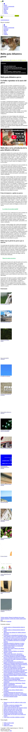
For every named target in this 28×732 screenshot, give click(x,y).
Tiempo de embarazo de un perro (12, 617)
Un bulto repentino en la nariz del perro (13, 67)
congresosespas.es (5, 20)
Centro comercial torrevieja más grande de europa (15, 707)
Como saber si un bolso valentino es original (14, 717)
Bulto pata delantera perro (10, 66)
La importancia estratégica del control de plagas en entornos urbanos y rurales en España (15, 665)
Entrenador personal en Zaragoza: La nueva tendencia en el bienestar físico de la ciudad (14, 644)
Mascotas (6, 9)
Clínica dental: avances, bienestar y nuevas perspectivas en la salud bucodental (14, 678)
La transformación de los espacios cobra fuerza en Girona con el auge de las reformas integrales (15, 670)
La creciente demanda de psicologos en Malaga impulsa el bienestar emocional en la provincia (15, 657)
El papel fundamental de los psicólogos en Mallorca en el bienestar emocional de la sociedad (15, 662)
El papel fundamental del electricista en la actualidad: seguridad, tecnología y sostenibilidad (15, 693)
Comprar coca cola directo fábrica (11, 706)
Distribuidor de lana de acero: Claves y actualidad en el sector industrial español (15, 696)
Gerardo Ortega (6, 60)
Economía (6, 7)
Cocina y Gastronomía (9, 6)
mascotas (24, 60)
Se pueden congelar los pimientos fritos (13, 705)
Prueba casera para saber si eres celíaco (13, 709)
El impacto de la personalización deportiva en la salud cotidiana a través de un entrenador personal (15, 636)
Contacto (6, 13)
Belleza (5, 5)
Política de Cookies (8, 725)
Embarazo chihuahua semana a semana (13, 711)
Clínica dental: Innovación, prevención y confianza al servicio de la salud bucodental (14, 654)
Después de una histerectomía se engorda (13, 713)
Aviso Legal (6, 724)
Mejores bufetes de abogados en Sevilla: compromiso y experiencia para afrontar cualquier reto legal (15, 687)
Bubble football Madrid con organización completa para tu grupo (13, 646)
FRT (11, 730)
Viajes (5, 10)
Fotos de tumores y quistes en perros (12, 71)
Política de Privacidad (9, 722)
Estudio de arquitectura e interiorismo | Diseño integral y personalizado (14, 684)
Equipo (5, 11)
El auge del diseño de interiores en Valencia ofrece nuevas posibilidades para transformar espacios (15, 673)
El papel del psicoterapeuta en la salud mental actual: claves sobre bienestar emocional (14, 668)
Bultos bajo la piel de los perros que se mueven (15, 72)
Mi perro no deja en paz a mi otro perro (13, 710)
